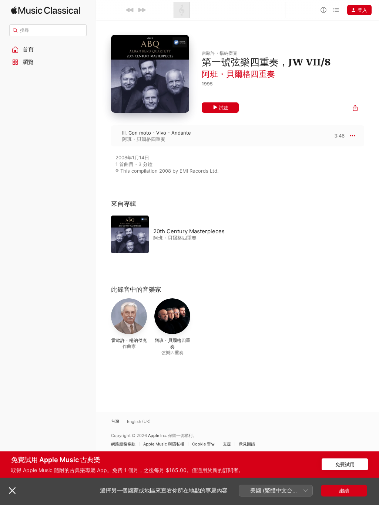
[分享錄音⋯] (355, 108)
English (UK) (139, 422)
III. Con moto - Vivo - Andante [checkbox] (156, 133)
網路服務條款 (123, 444)
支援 (227, 444)
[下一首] (142, 10)
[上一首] (130, 10)
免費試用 (345, 464)
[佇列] (336, 10)
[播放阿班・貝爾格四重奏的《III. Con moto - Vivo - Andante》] (104, 136)
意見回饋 (247, 444)
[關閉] (12, 490)
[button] (48, 49)
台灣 (115, 422)
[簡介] (323, 10)
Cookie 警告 (203, 444)
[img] (45, 10)
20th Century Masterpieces (189, 231)
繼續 (344, 491)
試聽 (223, 108)
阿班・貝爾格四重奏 (238, 74)
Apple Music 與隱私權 (163, 444)
